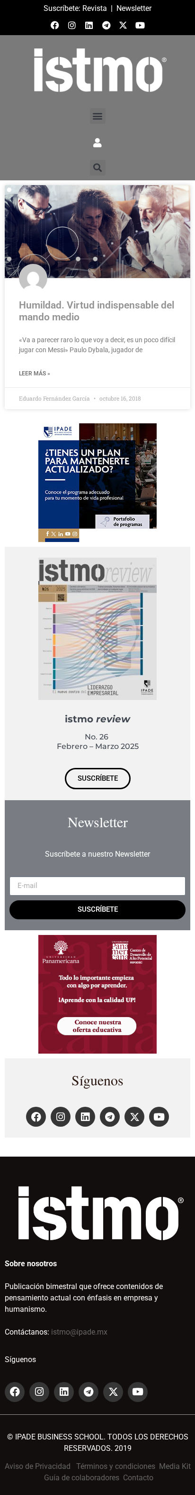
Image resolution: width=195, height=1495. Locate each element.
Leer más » (34, 373)
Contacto (138, 1477)
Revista (94, 8)
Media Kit (175, 1466)
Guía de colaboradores (81, 1477)
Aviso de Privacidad (38, 1466)
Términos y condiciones (115, 1466)
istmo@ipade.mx (79, 1331)
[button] (98, 116)
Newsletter (133, 8)
